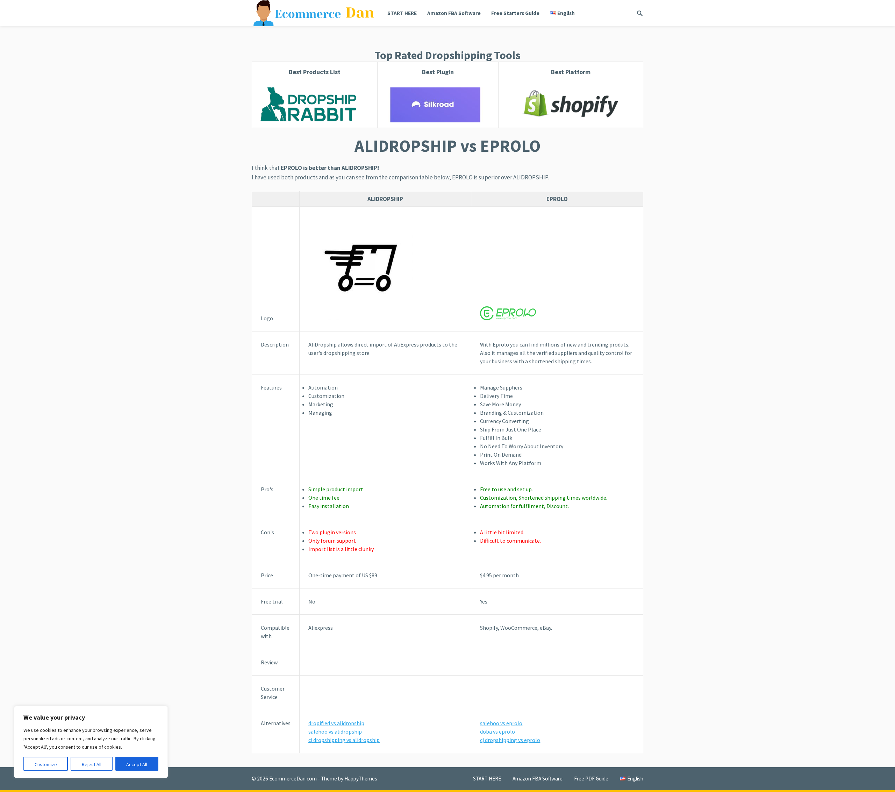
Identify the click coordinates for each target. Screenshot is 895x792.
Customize (46, 764)
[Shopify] (571, 104)
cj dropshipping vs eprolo (510, 739)
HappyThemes (360, 778)
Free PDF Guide (591, 778)
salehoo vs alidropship (335, 731)
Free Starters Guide (515, 13)
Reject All (91, 764)
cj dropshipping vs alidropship (344, 739)
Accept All (136, 764)
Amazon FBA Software (454, 13)
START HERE (402, 13)
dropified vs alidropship (336, 723)
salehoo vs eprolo (501, 723)
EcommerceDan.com (293, 778)
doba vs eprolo (497, 731)
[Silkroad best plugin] (438, 104)
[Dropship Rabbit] (314, 104)
